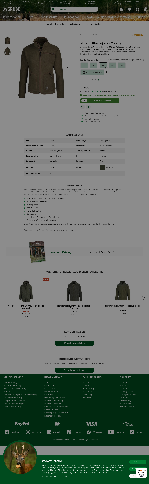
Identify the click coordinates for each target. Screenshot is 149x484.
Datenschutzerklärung (49, 476)
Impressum (63, 476)
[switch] (141, 475)
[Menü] (145, 469)
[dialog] (74, 242)
